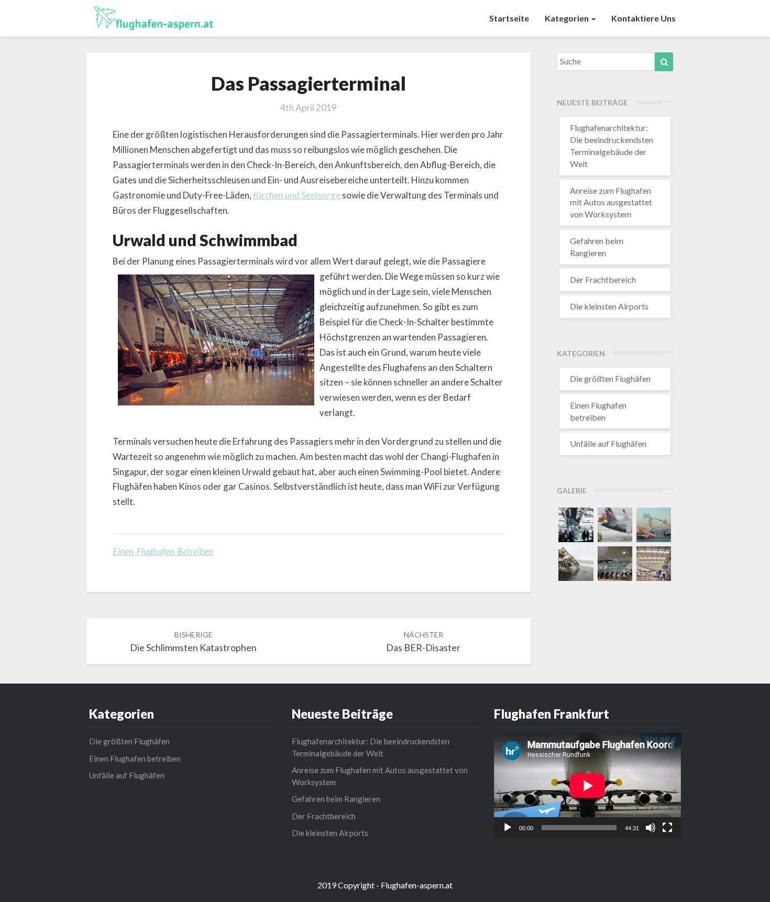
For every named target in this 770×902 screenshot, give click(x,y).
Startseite (509, 18)
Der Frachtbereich (603, 279)
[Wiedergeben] (507, 827)
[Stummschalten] (650, 827)
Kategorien (567, 18)
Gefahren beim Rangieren (336, 799)
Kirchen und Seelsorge (296, 195)
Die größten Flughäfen (610, 378)
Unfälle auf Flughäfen (608, 443)
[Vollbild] (667, 827)
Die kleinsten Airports (609, 306)
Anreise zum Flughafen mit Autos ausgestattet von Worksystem (611, 202)
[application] (587, 785)
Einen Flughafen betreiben (163, 551)
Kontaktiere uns (643, 18)
